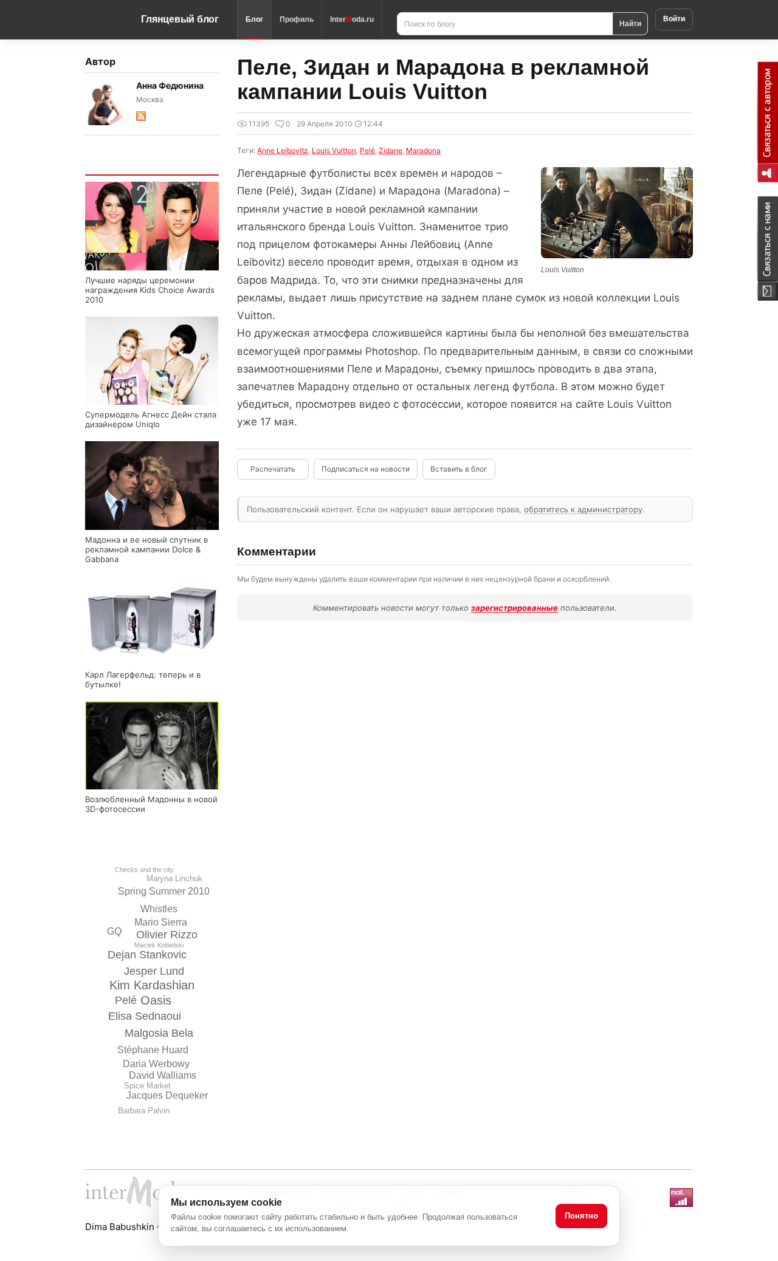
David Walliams (162, 1075)
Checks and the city (144, 869)
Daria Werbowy (156, 1064)
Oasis (155, 1000)
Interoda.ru (352, 19)
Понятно (581, 1215)
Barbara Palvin (144, 1110)
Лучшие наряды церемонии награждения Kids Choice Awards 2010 (150, 289)
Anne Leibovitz (282, 150)
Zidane (390, 150)
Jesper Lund (154, 971)
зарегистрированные (514, 608)
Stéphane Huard (152, 1050)
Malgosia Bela (159, 1033)
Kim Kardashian (151, 985)
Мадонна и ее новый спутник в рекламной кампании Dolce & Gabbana (146, 549)
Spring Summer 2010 (164, 891)
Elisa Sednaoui (144, 1016)
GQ (114, 931)
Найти (630, 23)
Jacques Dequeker (167, 1095)
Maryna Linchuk (174, 878)
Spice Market (147, 1085)
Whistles (158, 909)
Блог (254, 19)
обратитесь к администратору (583, 509)
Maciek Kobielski (159, 945)
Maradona (423, 150)
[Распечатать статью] (273, 469)
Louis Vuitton (334, 150)
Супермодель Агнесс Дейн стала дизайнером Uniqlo (150, 419)
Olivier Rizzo (167, 935)
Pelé (126, 1000)
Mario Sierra (160, 922)
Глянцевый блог (180, 19)
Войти (674, 19)
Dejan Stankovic (147, 955)
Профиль (297, 19)
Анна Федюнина (170, 85)
